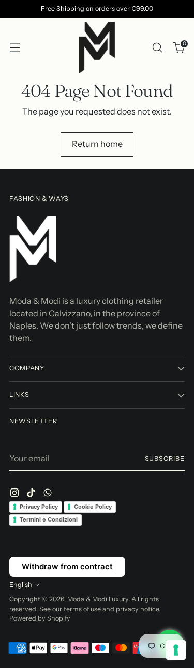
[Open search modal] (157, 47)
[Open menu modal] (14, 47)
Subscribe (165, 458)
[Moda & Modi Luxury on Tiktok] (32, 494)
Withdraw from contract (67, 567)
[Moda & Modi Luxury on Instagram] (15, 494)
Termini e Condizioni (49, 519)
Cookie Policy (93, 506)
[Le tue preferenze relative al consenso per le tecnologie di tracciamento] (176, 650)
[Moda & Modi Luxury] (97, 47)
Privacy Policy (39, 506)
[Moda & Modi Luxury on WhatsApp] (48, 494)
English (20, 585)
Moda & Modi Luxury (97, 599)
